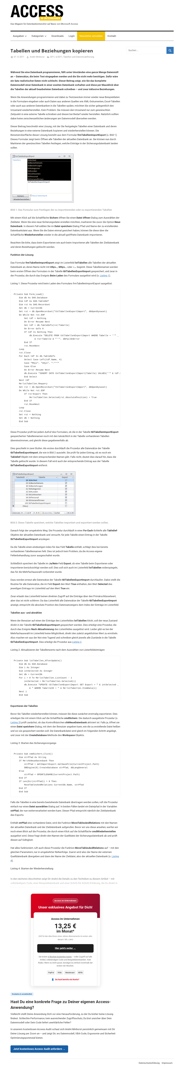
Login (72, 36)
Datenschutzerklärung (149, 1063)
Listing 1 (104, 275)
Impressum (167, 1063)
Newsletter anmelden (91, 36)
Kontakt (112, 36)
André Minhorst (37, 57)
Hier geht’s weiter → (65, 948)
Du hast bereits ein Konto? (67, 979)
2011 (52, 57)
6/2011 (59, 57)
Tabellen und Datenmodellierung (78, 57)
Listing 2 (77, 641)
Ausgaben (18, 36)
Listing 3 (15, 722)
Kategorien (38, 36)
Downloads (57, 36)
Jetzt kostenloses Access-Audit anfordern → (39, 1049)
